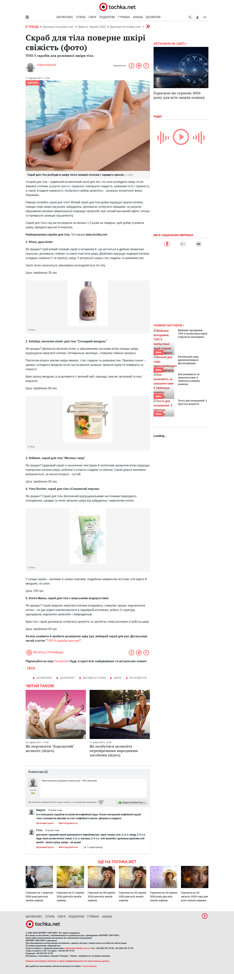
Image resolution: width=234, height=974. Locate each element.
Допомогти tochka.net (58, 27)
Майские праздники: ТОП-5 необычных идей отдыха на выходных (192, 333)
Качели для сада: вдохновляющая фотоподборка (188, 360)
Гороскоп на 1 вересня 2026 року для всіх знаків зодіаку (39, 896)
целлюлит (67, 677)
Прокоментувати (45, 823)
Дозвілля (153, 17)
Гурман (124, 17)
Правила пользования (36, 961)
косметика (44, 677)
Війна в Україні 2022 (92, 27)
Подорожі (107, 17)
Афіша (138, 17)
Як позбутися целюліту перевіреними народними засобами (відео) (114, 750)
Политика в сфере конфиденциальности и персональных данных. (78, 961)
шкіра (117, 677)
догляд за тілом (94, 677)
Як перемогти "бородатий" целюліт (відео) (50, 748)
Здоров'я (32, 83)
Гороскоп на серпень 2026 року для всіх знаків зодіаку (179, 95)
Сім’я (92, 17)
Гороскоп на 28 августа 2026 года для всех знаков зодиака (194, 896)
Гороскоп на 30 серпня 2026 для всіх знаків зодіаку (101, 896)
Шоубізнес (64, 17)
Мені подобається (68, 823)
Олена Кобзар (46, 64)
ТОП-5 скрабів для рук (63, 640)
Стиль (81, 17)
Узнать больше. (89, 966)
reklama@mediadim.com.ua (77, 948)
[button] (197, 17)
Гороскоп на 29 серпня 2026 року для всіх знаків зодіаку (163, 896)
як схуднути (138, 677)
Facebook (61, 661)
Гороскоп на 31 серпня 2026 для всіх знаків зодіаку (70, 896)
